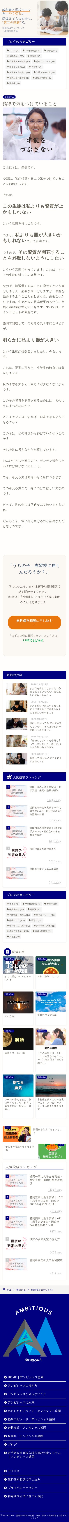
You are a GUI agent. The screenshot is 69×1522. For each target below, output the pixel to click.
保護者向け (16, 56)
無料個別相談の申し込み (24, 1479)
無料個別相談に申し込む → (34, 622)
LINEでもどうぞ (33, 640)
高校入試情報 (43, 78)
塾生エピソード (45, 61)
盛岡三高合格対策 (19, 78)
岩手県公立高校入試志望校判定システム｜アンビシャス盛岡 (34, 1454)
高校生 (14, 83)
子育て (36, 67)
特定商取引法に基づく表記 (25, 1496)
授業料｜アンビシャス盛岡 (25, 1436)
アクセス (14, 1470)
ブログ (14, 51)
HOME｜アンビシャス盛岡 (26, 1377)
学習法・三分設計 (19, 72)
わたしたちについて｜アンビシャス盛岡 (34, 1410)
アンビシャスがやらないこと (27, 1394)
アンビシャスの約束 (21, 1402)
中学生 (52, 51)
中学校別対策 (32, 51)
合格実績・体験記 (19, 61)
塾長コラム (17, 67)
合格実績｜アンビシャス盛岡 (27, 1427)
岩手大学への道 (45, 72)
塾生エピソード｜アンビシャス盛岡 (31, 1419)
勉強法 (35, 56)
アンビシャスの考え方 (22, 1385)
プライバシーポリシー (22, 1487)
